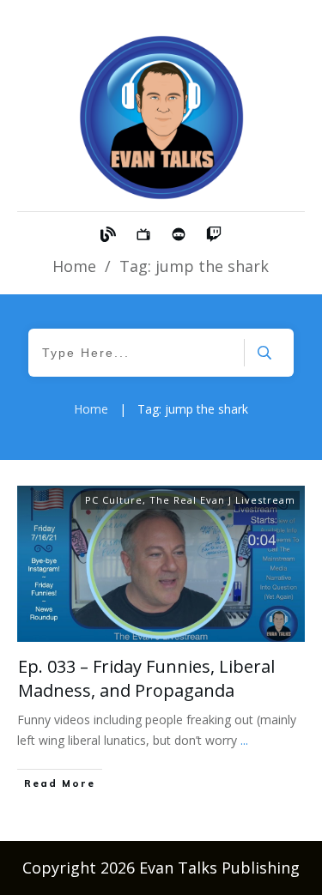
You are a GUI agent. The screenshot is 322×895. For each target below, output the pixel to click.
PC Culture (114, 499)
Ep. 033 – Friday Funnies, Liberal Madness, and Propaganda (146, 678)
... (244, 740)
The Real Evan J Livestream (222, 499)
